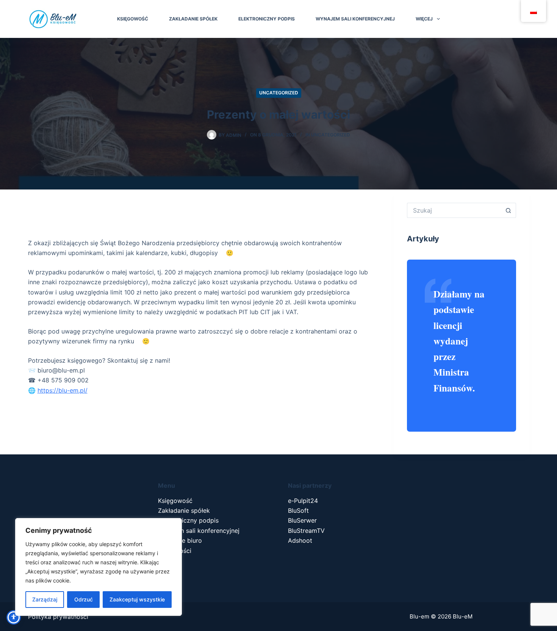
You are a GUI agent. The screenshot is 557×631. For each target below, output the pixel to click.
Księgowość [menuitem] (132, 19)
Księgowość (175, 500)
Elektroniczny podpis (188, 520)
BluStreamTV (306, 530)
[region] (98, 567)
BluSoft (298, 510)
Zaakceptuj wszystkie (137, 599)
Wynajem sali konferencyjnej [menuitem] (355, 19)
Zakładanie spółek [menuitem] (193, 19)
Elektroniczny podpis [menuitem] (266, 19)
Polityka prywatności (58, 616)
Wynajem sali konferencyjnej (198, 530)
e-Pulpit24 (303, 500)
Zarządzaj (44, 599)
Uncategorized (278, 93)
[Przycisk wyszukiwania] (508, 210)
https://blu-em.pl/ (63, 390)
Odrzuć (83, 599)
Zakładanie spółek (184, 510)
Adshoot (300, 540)
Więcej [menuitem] (424, 19)
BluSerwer (302, 520)
